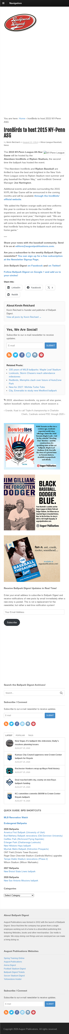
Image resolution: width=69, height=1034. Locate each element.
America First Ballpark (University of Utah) (24, 832)
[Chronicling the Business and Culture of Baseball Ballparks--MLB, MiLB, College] (20, 30)
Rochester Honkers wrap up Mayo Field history (37, 768)
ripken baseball (12, 403)
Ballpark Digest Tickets (14, 972)
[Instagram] (35, 355)
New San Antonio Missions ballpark (21, 880)
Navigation (15, 3)
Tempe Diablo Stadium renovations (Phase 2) (26, 858)
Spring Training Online (14, 958)
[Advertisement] (34, 71)
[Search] (61, 693)
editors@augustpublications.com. (34, 246)
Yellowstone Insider (13, 979)
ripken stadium (31, 403)
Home (22, 118)
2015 (9, 400)
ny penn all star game (48, 400)
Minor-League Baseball (51, 142)
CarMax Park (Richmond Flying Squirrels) (24, 838)
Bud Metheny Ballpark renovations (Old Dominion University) (33, 835)
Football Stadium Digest (15, 969)
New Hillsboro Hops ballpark (17, 845)
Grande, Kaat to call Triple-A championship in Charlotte (32, 410)
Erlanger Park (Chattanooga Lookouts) (22, 842)
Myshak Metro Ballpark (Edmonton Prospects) (26, 848)
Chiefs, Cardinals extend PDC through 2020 (42, 414)
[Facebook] (22, 355)
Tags (30, 735)
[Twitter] (16, 355)
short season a (49, 403)
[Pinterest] (41, 355)
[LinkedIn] (28, 355)
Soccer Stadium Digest (14, 976)
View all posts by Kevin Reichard (24, 317)
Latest (8, 735)
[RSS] (9, 355)
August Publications (13, 962)
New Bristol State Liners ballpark (20, 871)
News (6, 145)
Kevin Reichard (13, 142)
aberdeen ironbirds (24, 400)
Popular (20, 735)
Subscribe (12, 622)
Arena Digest (10, 965)
